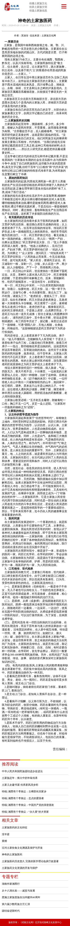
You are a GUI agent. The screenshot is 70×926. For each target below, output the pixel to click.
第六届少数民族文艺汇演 (16, 904)
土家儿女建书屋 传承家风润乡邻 (20, 784)
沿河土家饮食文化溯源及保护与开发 (22, 847)
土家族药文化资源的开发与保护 (20, 867)
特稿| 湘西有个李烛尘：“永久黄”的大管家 (25, 811)
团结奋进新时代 (11, 910)
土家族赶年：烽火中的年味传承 (20, 777)
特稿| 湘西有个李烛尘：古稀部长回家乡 (24, 791)
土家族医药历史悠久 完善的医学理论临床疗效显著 (30, 861)
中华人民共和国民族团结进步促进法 (22, 771)
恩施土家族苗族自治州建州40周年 (21, 897)
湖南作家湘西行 (11, 883)
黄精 (4, 840)
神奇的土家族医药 (12, 854)
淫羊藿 (6, 834)
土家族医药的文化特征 (14, 827)
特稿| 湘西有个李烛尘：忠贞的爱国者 (23, 798)
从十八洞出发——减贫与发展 (18, 890)
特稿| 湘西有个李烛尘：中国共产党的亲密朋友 (28, 804)
